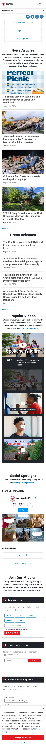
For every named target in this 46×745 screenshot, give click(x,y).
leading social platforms (24, 482)
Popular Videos (23, 31)
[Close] (43, 708)
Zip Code (6, 704)
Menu (41, 4)
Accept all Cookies (23, 737)
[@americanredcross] (12, 499)
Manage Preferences (23, 743)
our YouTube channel (28, 328)
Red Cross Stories (23, 563)
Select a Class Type (9, 697)
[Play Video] (23, 345)
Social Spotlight (23, 38)
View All (5, 228)
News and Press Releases (23, 23)
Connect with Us (23, 555)
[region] (23, 725)
